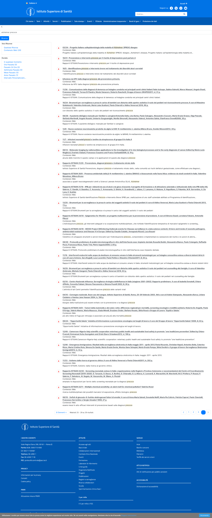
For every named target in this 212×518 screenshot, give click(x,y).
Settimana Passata (13, 70)
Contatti (24, 478)
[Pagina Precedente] (183, 412)
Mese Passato (11, 72)
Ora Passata (10, 64)
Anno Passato (11, 75)
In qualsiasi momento (13, 62)
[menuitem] (30, 21)
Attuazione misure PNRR (30, 496)
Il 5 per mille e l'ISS (86, 503)
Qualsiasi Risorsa (11, 47)
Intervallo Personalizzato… (15, 78)
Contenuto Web (12, 50)
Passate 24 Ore (12, 67)
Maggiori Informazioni (128, 515)
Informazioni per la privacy (31, 475)
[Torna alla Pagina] (2, 26)
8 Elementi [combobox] (60, 412)
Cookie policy (26, 481)
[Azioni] (27, 3)
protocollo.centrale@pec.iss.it (36, 460)
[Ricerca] (184, 14)
